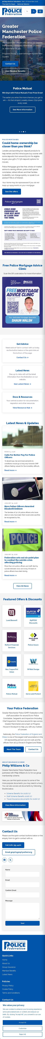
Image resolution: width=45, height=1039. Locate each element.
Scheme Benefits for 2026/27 (19, 793)
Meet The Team (14, 749)
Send (22, 923)
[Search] (33, 11)
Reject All (22, 1034)
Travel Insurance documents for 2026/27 (23, 799)
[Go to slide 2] (21, 131)
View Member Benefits (15, 71)
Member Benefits (9, 971)
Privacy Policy (7, 986)
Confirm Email (10, 890)
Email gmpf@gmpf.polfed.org (18, 852)
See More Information (22, 110)
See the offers (11, 192)
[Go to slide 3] (23, 131)
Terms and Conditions (11, 993)
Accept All (22, 1022)
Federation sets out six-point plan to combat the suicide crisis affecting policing (21, 560)
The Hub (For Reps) (8, 4)
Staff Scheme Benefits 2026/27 (19, 796)
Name (7, 870)
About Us (6, 963)
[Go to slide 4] (25, 131)
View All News (22, 586)
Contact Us (10, 64)
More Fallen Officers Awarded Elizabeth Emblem (19, 507)
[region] (22, 1020)
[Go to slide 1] (19, 131)
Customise (22, 1028)
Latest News (7, 974)
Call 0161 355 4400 (13, 845)
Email (7, 880)
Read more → (10, 470)
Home (4, 960)
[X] (10, 860)
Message (8, 901)
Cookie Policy (7, 989)
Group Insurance (8, 967)
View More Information (15, 805)
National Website (23, 4)
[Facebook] (4, 860)
